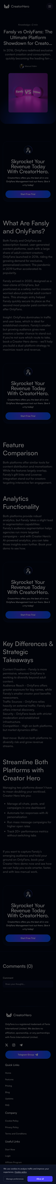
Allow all (40, 1179)
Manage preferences (15, 1179)
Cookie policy (21, 1172)
